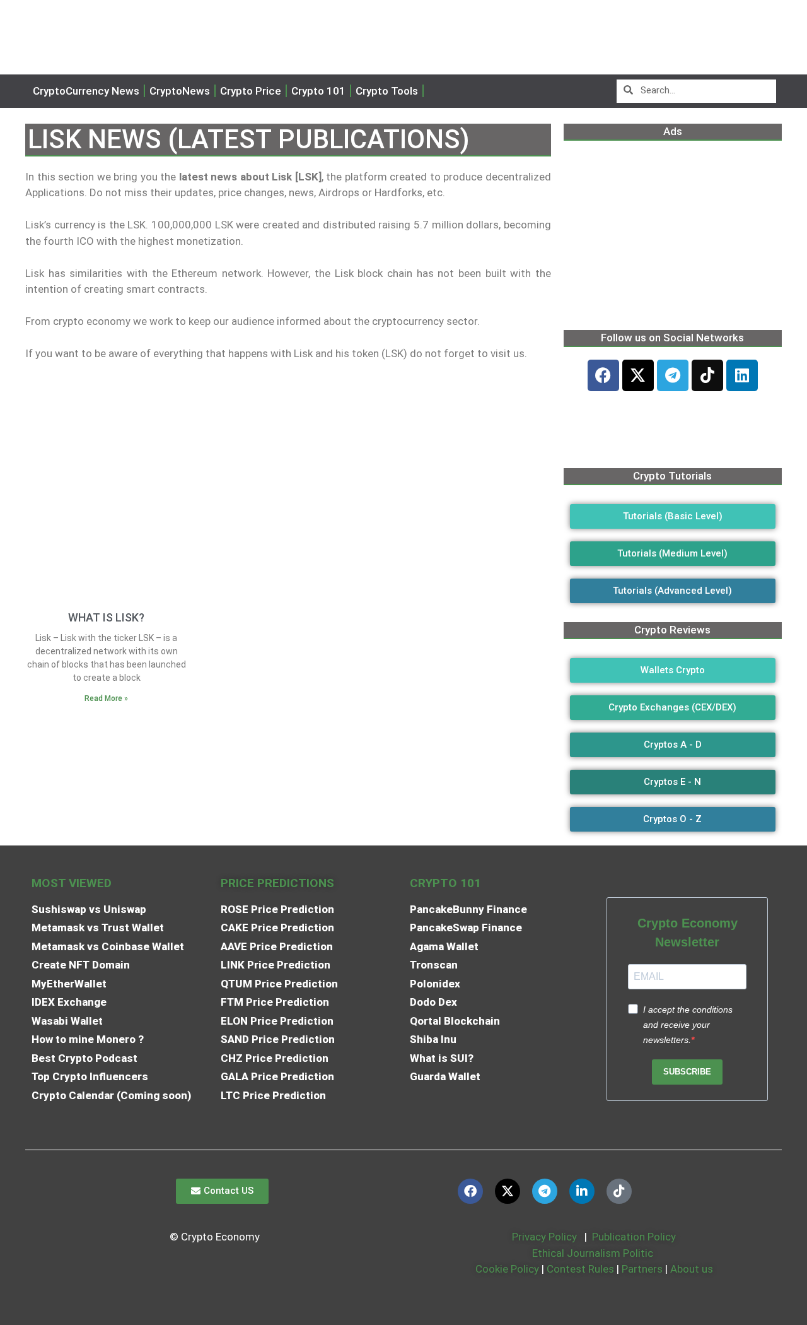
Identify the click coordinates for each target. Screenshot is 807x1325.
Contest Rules (582, 1269)
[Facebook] (603, 375)
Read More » (106, 698)
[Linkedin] (742, 375)
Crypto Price (250, 91)
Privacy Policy (543, 1236)
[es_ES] (441, 91)
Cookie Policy (506, 1269)
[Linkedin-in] (582, 1191)
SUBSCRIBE (687, 1071)
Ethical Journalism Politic (594, 1253)
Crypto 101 (318, 91)
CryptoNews (179, 91)
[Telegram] (672, 375)
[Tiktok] (707, 375)
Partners (642, 1269)
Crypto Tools (387, 91)
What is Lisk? (106, 617)
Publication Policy (634, 1236)
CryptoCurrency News (86, 91)
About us (691, 1269)
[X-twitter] (638, 375)
